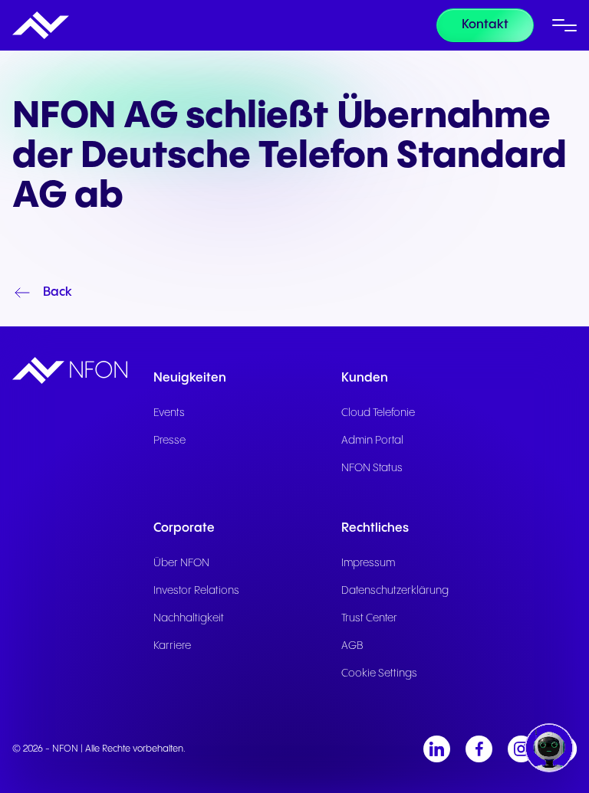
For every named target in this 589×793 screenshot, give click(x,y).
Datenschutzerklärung (395, 590)
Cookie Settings (379, 673)
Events (169, 413)
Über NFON (181, 563)
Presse (169, 440)
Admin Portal (372, 440)
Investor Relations (196, 590)
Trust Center (369, 618)
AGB (352, 646)
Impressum (368, 563)
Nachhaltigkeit (188, 618)
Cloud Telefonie (378, 413)
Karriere (172, 646)
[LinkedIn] (436, 749)
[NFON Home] (40, 25)
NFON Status (372, 468)
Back (57, 292)
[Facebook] (479, 749)
